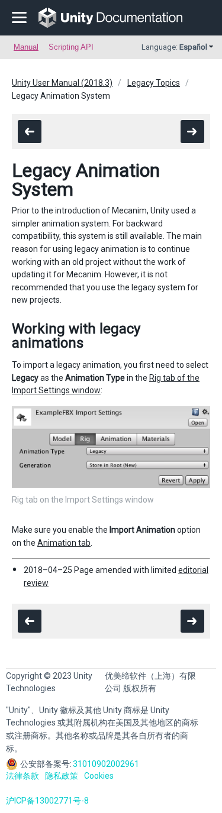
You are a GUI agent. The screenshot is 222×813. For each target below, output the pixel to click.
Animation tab (64, 543)
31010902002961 (106, 764)
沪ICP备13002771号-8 (47, 800)
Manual (26, 47)
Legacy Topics (153, 83)
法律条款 (22, 775)
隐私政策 (61, 775)
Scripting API (71, 47)
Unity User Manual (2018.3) (62, 83)
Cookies (99, 775)
